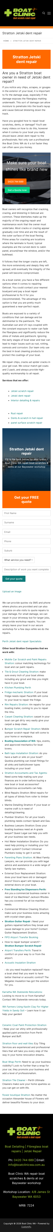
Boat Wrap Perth (11, 1061)
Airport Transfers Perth (17, 950)
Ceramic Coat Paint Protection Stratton (24, 1025)
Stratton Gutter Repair (18, 921)
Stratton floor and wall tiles (17, 1043)
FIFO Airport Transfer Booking (21, 937)
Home (6, 41)
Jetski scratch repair (22, 391)
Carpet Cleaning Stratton (19, 716)
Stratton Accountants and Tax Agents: (26, 772)
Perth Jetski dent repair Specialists (21, 641)
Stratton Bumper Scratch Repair (23, 945)
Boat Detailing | (15, 1146)
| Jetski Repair (32, 1151)
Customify (26, 1226)
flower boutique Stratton (16, 1094)
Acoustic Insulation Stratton (20, 962)
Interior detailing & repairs (25, 400)
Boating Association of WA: (20, 740)
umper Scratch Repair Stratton (23, 728)
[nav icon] (49, 13)
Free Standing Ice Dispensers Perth (25, 889)
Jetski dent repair (20, 395)
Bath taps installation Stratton (21, 753)
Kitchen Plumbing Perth (18, 687)
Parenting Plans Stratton (18, 857)
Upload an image (11, 591)
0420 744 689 (15, 181)
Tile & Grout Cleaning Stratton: (22, 671)
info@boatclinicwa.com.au (26, 1165)
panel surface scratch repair (26, 422)
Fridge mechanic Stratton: (19, 692)
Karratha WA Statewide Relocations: (22, 991)
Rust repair (17, 413)
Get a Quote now (17, 190)
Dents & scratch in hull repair (27, 418)
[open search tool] (43, 13)
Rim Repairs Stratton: (16, 704)
